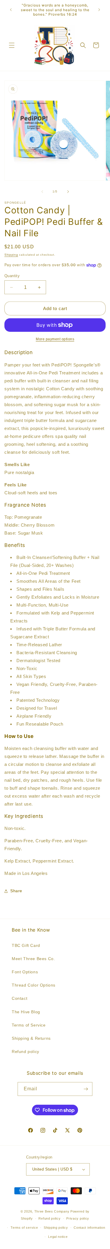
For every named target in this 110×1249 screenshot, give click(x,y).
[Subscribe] (85, 1089)
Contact (19, 998)
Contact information (89, 1227)
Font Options (25, 972)
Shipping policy (56, 1227)
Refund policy (25, 1051)
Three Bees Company (52, 1211)
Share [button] (16, 890)
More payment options (55, 339)
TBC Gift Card (26, 945)
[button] (11, 45)
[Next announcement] (99, 9)
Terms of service (24, 1227)
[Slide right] (68, 191)
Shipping (11, 254)
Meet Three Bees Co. (33, 958)
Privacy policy (77, 1218)
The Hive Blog (26, 1011)
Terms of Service (29, 1025)
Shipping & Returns (31, 1038)
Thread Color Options (33, 985)
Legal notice (57, 1236)
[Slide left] (42, 191)
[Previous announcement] (10, 9)
